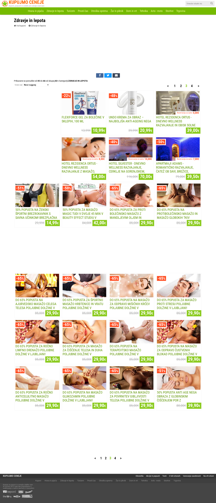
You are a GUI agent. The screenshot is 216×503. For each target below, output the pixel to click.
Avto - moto (157, 11)
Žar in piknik (117, 11)
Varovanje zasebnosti (192, 476)
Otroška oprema (99, 11)
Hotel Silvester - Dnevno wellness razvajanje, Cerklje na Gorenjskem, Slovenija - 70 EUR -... (127, 169)
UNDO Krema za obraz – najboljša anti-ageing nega (130, 119)
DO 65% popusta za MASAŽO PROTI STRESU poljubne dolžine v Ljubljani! (176, 304)
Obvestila (139, 476)
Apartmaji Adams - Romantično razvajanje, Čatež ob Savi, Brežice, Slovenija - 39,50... (175, 169)
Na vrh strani (208, 476)
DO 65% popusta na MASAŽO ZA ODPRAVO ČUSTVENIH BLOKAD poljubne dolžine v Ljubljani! (177, 352)
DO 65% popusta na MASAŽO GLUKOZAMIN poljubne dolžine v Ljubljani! (82, 396)
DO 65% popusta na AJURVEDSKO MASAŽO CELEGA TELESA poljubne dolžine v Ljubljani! (35, 306)
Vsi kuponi (21, 26)
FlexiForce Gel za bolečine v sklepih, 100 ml (83, 119)
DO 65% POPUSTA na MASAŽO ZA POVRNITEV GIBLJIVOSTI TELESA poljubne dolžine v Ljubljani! (130, 398)
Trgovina (180, 11)
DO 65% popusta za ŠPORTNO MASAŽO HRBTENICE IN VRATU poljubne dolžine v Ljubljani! (83, 306)
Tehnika (144, 11)
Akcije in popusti (153, 476)
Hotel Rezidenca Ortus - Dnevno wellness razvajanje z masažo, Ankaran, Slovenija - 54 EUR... (83, 169)
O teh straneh (174, 476)
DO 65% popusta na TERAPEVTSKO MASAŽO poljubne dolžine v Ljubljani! (125, 352)
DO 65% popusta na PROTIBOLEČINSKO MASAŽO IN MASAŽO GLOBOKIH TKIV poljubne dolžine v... (177, 215)
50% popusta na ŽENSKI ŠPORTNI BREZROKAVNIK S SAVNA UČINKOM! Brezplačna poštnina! (36, 215)
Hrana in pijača (36, 11)
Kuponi (38, 481)
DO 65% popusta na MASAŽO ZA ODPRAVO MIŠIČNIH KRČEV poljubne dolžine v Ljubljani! (130, 306)
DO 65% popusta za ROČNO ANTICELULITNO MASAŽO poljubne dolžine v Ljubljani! (34, 398)
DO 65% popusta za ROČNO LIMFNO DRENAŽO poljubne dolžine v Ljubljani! (34, 350)
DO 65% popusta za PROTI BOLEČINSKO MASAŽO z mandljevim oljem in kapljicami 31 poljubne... (129, 215)
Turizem (71, 11)
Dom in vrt (131, 11)
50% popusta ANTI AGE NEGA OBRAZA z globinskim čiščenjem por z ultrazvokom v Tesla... (177, 398)
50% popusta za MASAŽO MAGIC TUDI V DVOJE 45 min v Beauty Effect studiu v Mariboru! (83, 215)
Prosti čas (83, 11)
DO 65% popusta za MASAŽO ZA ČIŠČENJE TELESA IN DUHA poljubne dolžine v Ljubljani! (83, 352)
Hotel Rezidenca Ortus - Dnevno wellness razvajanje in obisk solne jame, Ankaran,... (176, 123)
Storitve (169, 11)
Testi (164, 476)
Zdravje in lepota (55, 11)
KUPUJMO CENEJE (12, 476)
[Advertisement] (108, 49)
